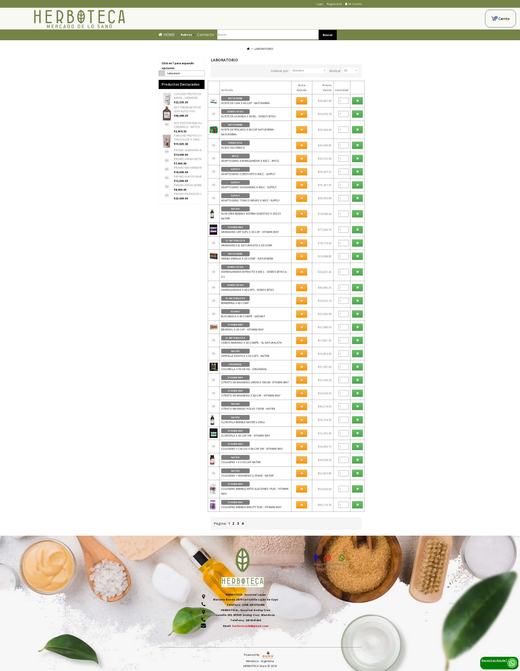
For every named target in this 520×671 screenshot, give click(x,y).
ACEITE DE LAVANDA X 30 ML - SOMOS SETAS (248, 114)
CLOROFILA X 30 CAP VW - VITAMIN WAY (245, 433)
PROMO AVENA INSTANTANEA (193, 159)
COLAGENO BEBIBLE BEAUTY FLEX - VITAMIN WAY (251, 505)
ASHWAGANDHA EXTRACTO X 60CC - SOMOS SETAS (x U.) (254, 272)
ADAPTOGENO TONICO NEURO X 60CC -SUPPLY (250, 198)
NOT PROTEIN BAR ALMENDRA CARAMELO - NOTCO (193, 125)
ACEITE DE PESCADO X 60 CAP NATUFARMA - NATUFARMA (248, 129)
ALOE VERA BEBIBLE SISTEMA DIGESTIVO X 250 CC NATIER (251, 213)
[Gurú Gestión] (268, 655)
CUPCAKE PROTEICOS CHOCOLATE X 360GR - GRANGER (197, 96)
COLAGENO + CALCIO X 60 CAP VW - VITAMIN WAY (252, 447)
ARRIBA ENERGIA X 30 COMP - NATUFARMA (247, 256)
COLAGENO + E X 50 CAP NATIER (241, 460)
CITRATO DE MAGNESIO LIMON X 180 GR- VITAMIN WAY (255, 380)
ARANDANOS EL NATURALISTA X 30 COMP (246, 243)
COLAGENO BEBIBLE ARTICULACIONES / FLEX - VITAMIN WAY (254, 489)
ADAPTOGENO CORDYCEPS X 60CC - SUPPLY (248, 172)
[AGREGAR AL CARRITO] (357, 100)
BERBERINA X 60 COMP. (235, 301)
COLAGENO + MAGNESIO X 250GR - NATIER (247, 473)
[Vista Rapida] (301, 100)
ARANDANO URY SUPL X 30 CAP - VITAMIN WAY (250, 230)
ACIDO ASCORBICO (233, 145)
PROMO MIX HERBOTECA (190, 167)
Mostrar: (335, 71)
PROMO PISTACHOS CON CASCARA (196, 194)
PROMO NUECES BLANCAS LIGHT (195, 176)
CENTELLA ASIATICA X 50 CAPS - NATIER (245, 354)
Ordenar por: (280, 71)
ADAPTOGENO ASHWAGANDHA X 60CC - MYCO (250, 159)
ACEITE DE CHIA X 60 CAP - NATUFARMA (245, 101)
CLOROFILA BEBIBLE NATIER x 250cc (243, 420)
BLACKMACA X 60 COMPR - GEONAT (243, 314)
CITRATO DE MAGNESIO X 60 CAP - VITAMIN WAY (251, 393)
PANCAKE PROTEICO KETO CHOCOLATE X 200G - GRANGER (194, 137)
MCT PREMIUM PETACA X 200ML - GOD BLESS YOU (195, 109)
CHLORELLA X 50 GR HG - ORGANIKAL (244, 367)
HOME (168, 34)
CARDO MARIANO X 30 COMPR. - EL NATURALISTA (251, 340)
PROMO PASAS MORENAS (190, 185)
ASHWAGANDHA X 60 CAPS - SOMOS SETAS (247, 288)
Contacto (205, 34)
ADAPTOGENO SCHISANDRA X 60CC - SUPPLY (249, 185)
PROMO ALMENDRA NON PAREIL (194, 150)
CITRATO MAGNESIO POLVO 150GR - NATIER (248, 406)
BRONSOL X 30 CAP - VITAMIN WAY (242, 327)
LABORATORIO (264, 49)
